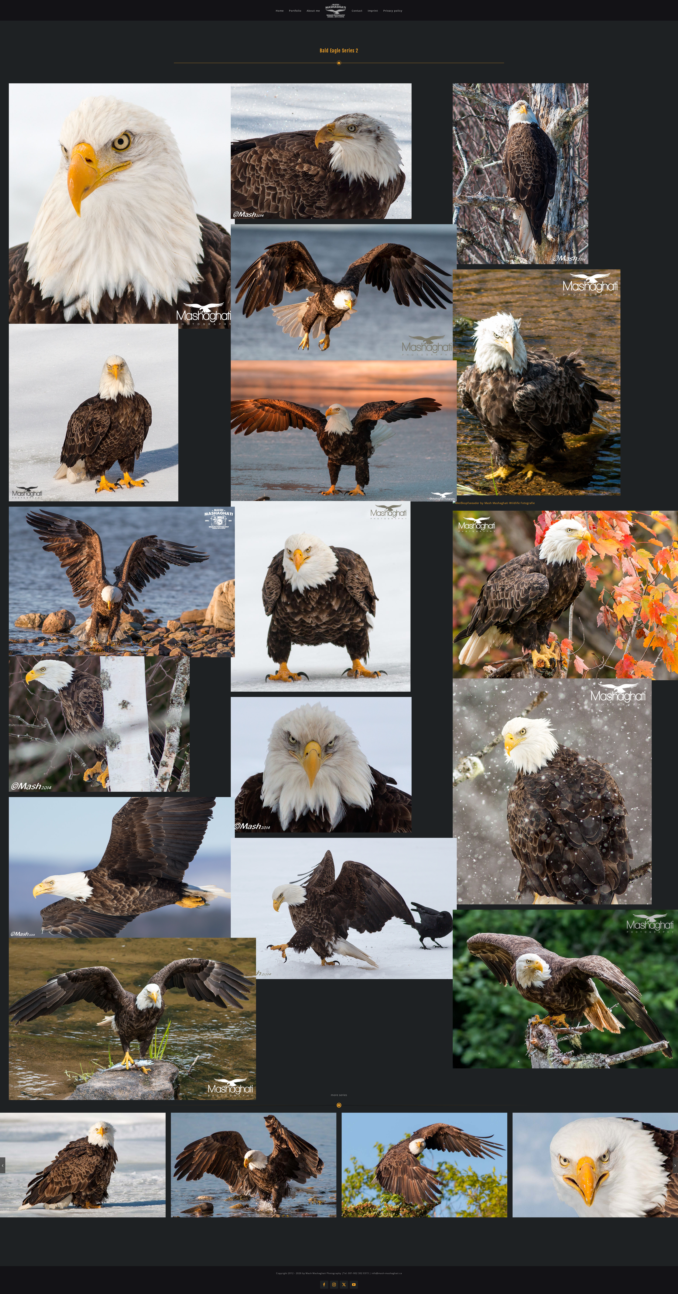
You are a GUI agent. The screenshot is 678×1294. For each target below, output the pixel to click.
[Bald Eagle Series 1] (83, 1165)
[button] (2, 1165)
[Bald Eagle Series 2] (254, 1165)
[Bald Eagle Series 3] (424, 1165)
